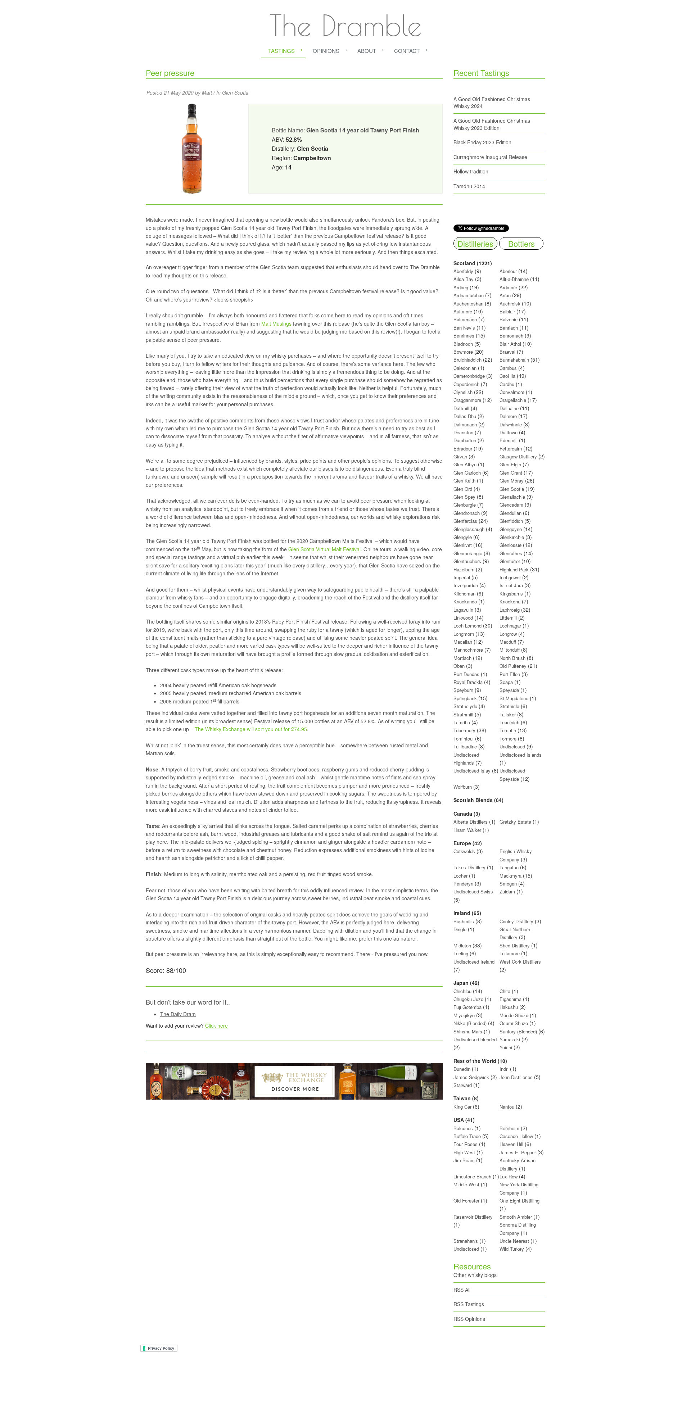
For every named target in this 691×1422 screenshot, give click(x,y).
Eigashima (510, 999)
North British (512, 658)
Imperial (461, 577)
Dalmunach (465, 424)
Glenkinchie (512, 537)
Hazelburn (463, 569)
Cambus (508, 367)
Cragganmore (467, 400)
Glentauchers (467, 561)
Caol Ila (507, 375)
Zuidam (507, 891)
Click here (216, 1025)
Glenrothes (511, 553)
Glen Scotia (235, 92)
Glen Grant (511, 472)
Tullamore (510, 953)
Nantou (507, 1106)
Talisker (508, 714)
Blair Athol (510, 343)
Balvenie (509, 319)
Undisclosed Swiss (473, 891)
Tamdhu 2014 (469, 186)
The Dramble (346, 25)
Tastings (281, 50)
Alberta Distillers (470, 821)
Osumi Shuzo (514, 1023)
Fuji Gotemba (468, 1007)
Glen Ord (462, 488)
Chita (505, 991)
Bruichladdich (467, 359)
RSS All (461, 1289)
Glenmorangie (467, 553)
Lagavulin (463, 609)
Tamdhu (461, 722)
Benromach (511, 335)
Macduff (508, 641)
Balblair (507, 311)
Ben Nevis (464, 327)
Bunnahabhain (514, 359)
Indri (504, 1068)
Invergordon (465, 585)
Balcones (463, 1128)
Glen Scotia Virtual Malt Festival (324, 549)
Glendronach (466, 513)
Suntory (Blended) (518, 1031)
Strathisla (509, 706)
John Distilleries (516, 1077)
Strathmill (463, 714)
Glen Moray (512, 480)
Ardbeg (460, 287)
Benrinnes (463, 335)
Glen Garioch (467, 472)
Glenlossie (510, 545)
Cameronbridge (469, 375)
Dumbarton (464, 440)
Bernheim (509, 1128)
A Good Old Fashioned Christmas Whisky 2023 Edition (491, 124)
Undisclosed (512, 746)
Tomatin (508, 730)
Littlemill (509, 617)
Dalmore (508, 416)
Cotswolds (464, 851)
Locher (460, 875)
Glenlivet (462, 545)
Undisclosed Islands (521, 754)
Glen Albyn (465, 464)
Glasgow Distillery (518, 456)
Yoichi (506, 1047)
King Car (462, 1106)
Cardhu (507, 384)
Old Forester (466, 1200)
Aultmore (462, 311)
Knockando (465, 601)
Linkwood (463, 617)
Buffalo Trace (467, 1136)
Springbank (465, 698)
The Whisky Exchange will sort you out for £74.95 (251, 729)
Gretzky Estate (515, 821)
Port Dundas (466, 674)
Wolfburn (462, 786)
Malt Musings (276, 323)
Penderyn (463, 883)
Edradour (462, 448)
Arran (505, 295)
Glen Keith (464, 480)
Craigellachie (513, 400)
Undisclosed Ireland (473, 961)
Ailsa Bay (463, 279)
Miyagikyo (464, 1015)
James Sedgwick (471, 1077)
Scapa (506, 682)
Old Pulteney (513, 665)
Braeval (507, 351)
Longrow (508, 633)
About (366, 50)
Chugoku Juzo (469, 999)
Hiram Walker (468, 830)
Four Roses (465, 1144)
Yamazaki (510, 1039)
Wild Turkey (512, 1248)
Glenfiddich (511, 520)
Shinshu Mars (467, 1031)
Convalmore (512, 392)
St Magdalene (514, 698)
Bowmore (463, 351)
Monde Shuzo (514, 1015)
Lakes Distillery (469, 867)
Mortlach (462, 658)
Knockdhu (510, 601)
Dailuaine (509, 408)
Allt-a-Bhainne (514, 279)
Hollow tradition (470, 171)
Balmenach (465, 319)
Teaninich (509, 722)
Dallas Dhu (464, 416)
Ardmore (508, 287)
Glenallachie (512, 496)
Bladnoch (463, 343)
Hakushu (509, 1007)
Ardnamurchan (469, 295)
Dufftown (509, 432)
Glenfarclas (465, 520)
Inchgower (510, 577)
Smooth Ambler (516, 1216)
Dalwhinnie (511, 424)
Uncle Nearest (514, 1240)
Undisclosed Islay (472, 770)
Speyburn (463, 690)
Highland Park (514, 569)
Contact (407, 50)
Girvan (460, 456)
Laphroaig (510, 609)
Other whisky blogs (475, 1274)
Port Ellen (510, 674)
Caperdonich (466, 384)
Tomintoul (463, 738)
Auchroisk (510, 303)
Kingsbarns (512, 593)
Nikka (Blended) (470, 1023)
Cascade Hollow (516, 1136)
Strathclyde (465, 706)
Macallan (462, 641)
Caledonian (465, 367)
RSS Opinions (469, 1318)
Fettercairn (511, 448)
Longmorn (463, 633)
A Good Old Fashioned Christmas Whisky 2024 (491, 102)
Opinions (326, 50)
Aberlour (508, 271)
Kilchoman (464, 593)
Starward (462, 1085)
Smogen (509, 883)
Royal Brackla (468, 682)
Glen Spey (464, 496)
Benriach (509, 327)
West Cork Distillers (520, 961)
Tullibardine (465, 746)
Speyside (509, 690)
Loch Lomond (467, 625)
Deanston (463, 432)
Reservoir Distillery (473, 1216)
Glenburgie (464, 504)
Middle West (467, 1184)
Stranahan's (465, 1240)
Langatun (509, 867)
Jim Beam (464, 1160)
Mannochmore (468, 649)
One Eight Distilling (519, 1200)
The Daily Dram (178, 1014)
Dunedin (461, 1068)
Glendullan (510, 513)
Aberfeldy (463, 271)
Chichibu (462, 991)
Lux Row (509, 1176)
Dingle (459, 929)
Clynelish (463, 392)
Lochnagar (510, 625)
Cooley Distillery (516, 921)
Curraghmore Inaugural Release (490, 156)
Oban (459, 665)
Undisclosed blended (475, 1039)
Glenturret (510, 561)
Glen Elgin (510, 464)
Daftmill (461, 408)
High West (465, 1152)
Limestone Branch (472, 1176)
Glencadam (512, 504)
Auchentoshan (468, 303)
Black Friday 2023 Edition (482, 142)
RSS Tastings (468, 1304)
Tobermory (464, 730)
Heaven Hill (511, 1144)
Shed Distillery (515, 945)
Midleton (462, 945)
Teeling (460, 953)
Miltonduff (510, 649)
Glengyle (462, 537)
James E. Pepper (518, 1152)
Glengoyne (511, 529)
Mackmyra (510, 875)
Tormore (508, 738)
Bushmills (463, 921)
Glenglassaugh (468, 529)
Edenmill (509, 440)
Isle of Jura (511, 585)
